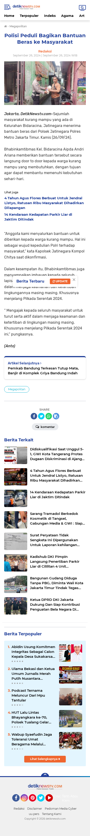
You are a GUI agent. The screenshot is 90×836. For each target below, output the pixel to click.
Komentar (47, 427)
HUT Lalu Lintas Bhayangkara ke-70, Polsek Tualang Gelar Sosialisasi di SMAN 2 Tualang (30, 717)
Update (61, 281)
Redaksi (19, 808)
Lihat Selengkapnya (44, 759)
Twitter (43, 804)
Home (9, 16)
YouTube (52, 804)
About (75, 796)
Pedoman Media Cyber (61, 808)
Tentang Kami (68, 798)
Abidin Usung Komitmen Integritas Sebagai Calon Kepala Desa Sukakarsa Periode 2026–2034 (33, 652)
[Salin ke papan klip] (56, 416)
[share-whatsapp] (48, 416)
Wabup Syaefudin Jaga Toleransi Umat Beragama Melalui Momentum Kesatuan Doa (32, 739)
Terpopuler (29, 16)
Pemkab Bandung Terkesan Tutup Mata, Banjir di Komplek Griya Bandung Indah (43, 370)
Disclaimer (34, 808)
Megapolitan (16, 389)
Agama (67, 16)
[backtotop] (45, 777)
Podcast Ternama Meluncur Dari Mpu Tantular (28, 695)
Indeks (50, 16)
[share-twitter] (41, 416)
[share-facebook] (34, 416)
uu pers (34, 814)
